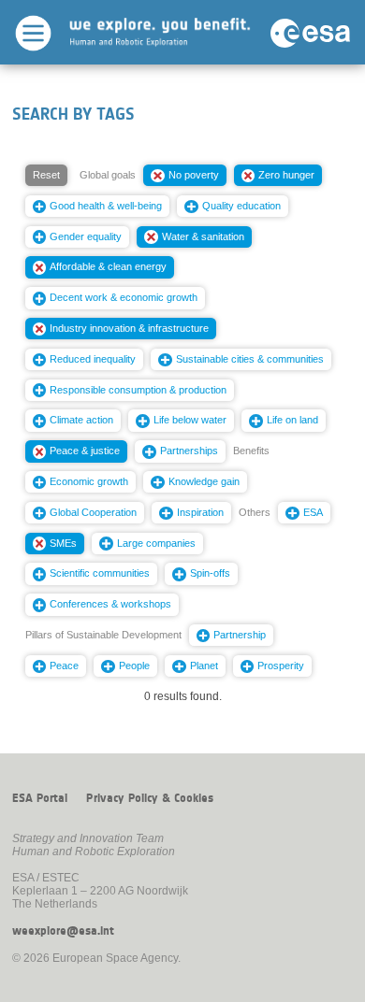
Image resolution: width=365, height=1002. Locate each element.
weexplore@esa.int (63, 930)
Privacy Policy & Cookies (149, 798)
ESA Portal (39, 798)
